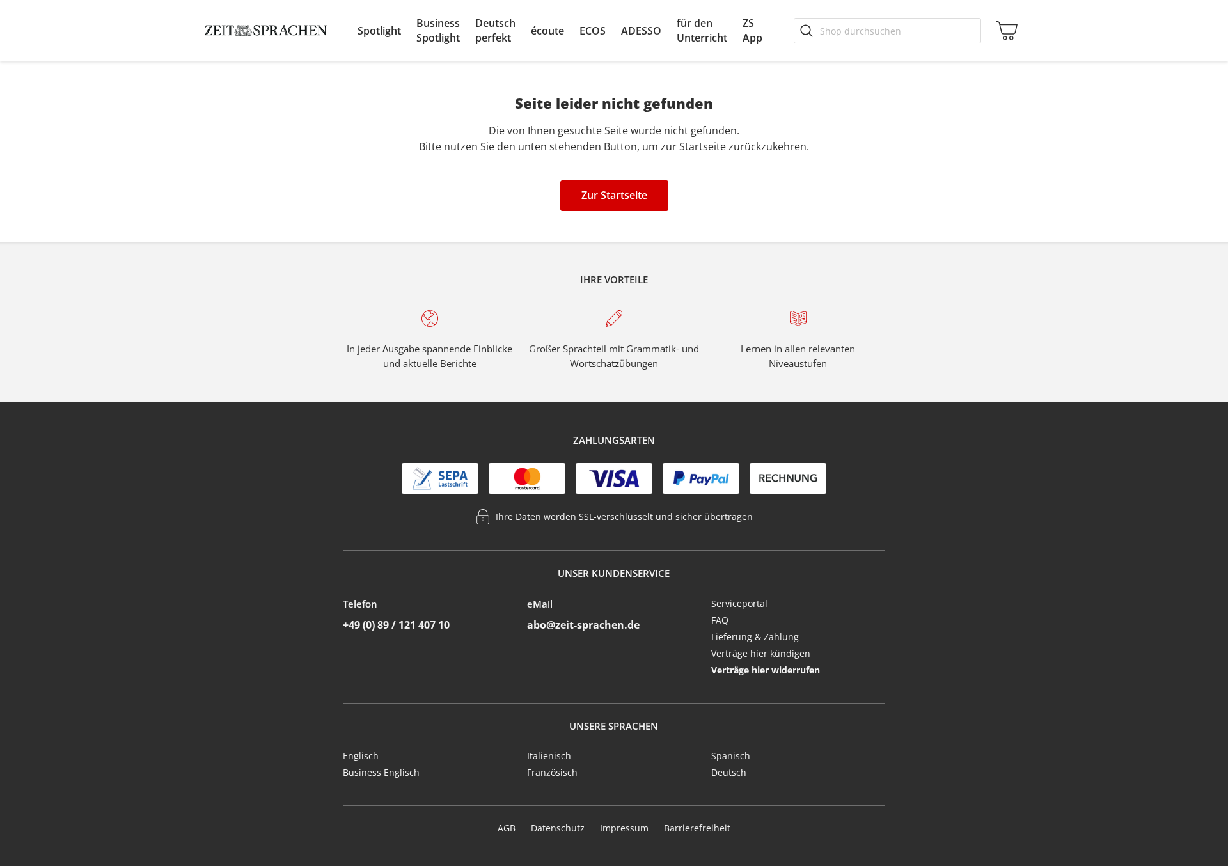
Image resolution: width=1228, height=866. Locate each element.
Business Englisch (381, 772)
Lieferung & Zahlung (755, 637)
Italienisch (549, 756)
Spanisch (730, 756)
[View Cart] (1004, 30)
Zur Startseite (614, 195)
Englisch (361, 756)
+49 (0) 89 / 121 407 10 (396, 625)
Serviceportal (739, 603)
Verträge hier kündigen (760, 653)
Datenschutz (558, 828)
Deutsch (728, 772)
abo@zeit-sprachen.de (583, 625)
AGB (507, 828)
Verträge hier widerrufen (765, 670)
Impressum (624, 828)
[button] (379, 30)
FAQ (719, 620)
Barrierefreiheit (697, 828)
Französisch (552, 772)
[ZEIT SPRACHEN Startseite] (266, 31)
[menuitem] (379, 30)
